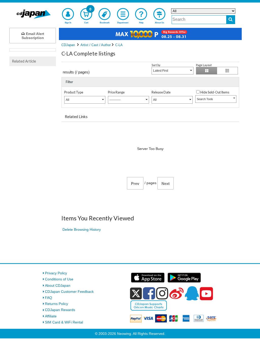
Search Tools (205, 99)
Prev (135, 183)
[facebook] (149, 293)
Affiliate (51, 316)
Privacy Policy (56, 273)
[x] (136, 293)
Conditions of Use (59, 279)
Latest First (160, 70)
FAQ (48, 298)
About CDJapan (57, 285)
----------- (115, 100)
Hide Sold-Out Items (214, 92)
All (67, 100)
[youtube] (206, 293)
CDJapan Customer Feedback (69, 292)
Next (165, 183)
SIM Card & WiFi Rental (64, 322)
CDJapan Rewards (60, 310)
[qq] (192, 293)
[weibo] (176, 293)
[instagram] (162, 293)
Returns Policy (56, 304)
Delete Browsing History (81, 229)
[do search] (230, 19)
